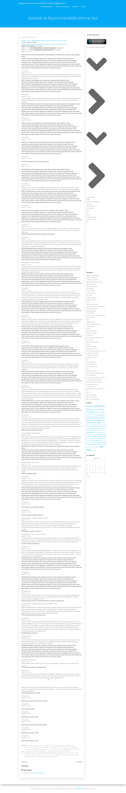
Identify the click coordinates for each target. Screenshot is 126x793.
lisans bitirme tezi (99, 436)
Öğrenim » (24, 40)
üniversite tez (94, 450)
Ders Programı (38, 44)
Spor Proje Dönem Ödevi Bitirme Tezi (95, 373)
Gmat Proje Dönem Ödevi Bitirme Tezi (96, 315)
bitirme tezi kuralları (100, 412)
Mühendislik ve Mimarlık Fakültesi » (41, 40)
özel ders (45, 754)
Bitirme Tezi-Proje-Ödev (62, 6)
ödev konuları (67, 752)
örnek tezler (96, 447)
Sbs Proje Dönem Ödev (92, 366)
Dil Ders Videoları (91, 291)
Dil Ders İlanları (90, 288)
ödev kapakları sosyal (41, 752)
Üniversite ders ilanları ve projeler (35, 745)
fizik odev (60, 747)
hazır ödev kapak (29, 749)
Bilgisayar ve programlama (93, 201)
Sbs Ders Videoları (91, 362)
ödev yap (40, 754)
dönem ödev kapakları (43, 747)
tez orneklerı (95, 440)
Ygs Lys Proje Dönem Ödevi (93, 399)
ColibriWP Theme (80, 788)
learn (92, 436)
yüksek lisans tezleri (98, 444)
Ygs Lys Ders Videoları (92, 397)
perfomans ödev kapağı (61, 754)
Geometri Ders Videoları (92, 308)
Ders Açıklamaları (47, 44)
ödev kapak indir (43, 751)
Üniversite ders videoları (92, 384)
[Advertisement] (97, 247)
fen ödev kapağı (53, 747)
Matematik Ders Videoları (93, 342)
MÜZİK (88, 210)
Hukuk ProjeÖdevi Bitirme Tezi (94, 324)
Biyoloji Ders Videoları (92, 277)
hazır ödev (65, 747)
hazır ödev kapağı (72, 747)
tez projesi (101, 440)
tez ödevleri (99, 442)
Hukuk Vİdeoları (90, 326)
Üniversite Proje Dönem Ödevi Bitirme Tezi (63, 745)
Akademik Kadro (29, 44)
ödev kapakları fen (66, 751)
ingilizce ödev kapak (38, 749)
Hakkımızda (75, 6)
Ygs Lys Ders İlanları (91, 395)
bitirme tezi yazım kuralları (92, 416)
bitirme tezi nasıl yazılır (102, 414)
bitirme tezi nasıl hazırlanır (92, 414)
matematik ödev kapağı (63, 749)
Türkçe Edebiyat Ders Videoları (94, 380)
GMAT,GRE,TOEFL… (91, 206)
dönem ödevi (91, 432)
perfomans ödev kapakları (31, 756)
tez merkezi (89, 440)
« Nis (88, 477)
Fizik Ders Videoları (91, 299)
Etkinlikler (60, 44)
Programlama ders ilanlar (92, 353)
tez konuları (102, 438)
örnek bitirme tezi (90, 447)
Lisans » (29, 40)
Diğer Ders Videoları (91, 284)
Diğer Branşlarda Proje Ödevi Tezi (95, 282)
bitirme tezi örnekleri (98, 418)
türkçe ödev (55, 756)
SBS (87, 221)
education (97, 432)
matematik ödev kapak (75, 749)
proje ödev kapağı (47, 756)
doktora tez (103, 422)
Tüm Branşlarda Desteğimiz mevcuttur (96, 47)
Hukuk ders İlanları (91, 322)
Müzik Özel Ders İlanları (92, 348)
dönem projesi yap (102, 430)
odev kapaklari (58, 751)
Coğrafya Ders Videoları (92, 279)
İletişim (83, 6)
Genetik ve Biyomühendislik (59, 40)
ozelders (26, 37)
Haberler (54, 44)
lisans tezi (93, 438)
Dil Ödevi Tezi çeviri (91, 293)
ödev (105, 444)
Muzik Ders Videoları (91, 346)
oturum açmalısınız (39, 773)
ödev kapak (35, 751)
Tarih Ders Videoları (91, 375)
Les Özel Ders (90, 335)
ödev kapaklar (50, 751)
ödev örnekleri (75, 752)
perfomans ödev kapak (73, 754)
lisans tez (89, 438)
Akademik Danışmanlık (47, 6)
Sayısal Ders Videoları (92, 217)
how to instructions (94, 434)
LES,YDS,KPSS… (90, 208)
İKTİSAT (88, 328)
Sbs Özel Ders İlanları (92, 364)
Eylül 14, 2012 (34, 37)
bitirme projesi (28, 747)
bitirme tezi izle (94, 409)
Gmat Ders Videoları (91, 311)
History (100, 432)
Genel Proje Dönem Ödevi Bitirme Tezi (96, 306)
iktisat (99, 434)
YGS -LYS (89, 215)
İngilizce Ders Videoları (92, 331)
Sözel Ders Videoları (91, 219)
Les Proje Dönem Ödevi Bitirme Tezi (95, 337)
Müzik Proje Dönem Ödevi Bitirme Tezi (96, 351)
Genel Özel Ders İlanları (92, 304)
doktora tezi (89, 424)
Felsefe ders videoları (92, 297)
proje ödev (40, 756)
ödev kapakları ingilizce (30, 752)
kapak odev (46, 749)
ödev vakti (34, 754)
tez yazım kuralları (92, 442)
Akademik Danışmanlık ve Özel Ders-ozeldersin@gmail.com (42, 3)
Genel (23, 44)
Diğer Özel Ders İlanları (92, 286)
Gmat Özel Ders (90, 313)
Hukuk (88, 199)
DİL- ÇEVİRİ (89, 204)
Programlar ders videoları (92, 355)
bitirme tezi (34, 747)
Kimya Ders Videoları (91, 333)
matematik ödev (53, 749)
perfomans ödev (51, 754)
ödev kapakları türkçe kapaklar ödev (55, 752)
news (97, 438)
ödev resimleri (28, 754)
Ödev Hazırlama (28, 751)
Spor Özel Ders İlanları (92, 371)
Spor (88, 213)
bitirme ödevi (96, 423)
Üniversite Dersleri (48, 745)
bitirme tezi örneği (93, 420)
